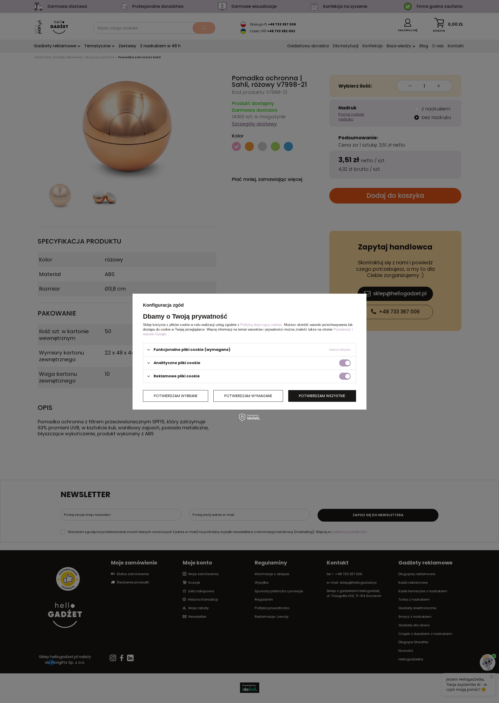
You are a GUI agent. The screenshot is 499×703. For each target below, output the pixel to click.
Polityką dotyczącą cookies (261, 324)
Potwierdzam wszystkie (322, 395)
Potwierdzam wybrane (176, 395)
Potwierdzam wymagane (248, 395)
